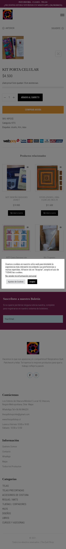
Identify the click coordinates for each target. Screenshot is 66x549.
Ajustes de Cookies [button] (15, 282)
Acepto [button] (32, 282)
